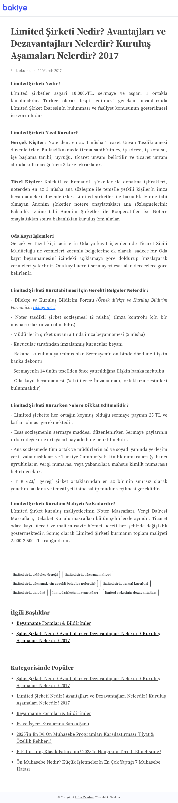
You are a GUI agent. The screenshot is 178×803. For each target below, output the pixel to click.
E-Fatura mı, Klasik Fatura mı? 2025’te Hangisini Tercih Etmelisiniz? (88, 751)
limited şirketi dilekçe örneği (35, 574)
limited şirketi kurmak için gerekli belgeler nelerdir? (54, 583)
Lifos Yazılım (84, 797)
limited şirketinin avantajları (75, 592)
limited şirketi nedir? (29, 592)
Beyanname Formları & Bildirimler (53, 623)
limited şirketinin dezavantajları (130, 592)
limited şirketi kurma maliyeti (88, 574)
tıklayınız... (44, 307)
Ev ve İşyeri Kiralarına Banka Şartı (52, 723)
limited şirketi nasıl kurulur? (126, 583)
